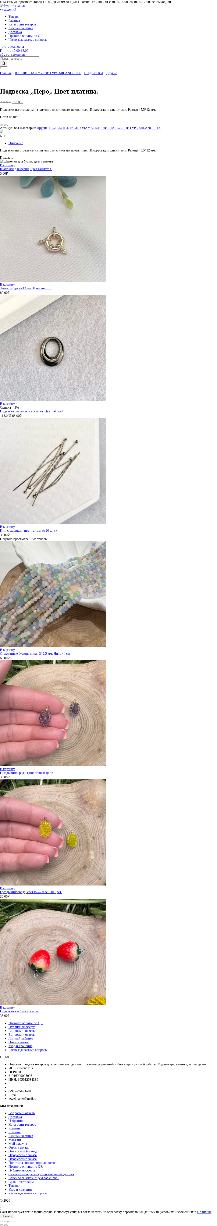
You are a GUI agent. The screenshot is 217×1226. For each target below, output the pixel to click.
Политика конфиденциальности (31, 1162)
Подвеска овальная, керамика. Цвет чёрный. (32, 411)
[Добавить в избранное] (1, 125)
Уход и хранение (20, 1046)
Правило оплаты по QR (25, 36)
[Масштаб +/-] (1, 1221)
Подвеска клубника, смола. (19, 1011)
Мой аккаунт (17, 1143)
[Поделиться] (10, 1221)
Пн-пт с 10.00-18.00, (14, 50)
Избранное (16, 1120)
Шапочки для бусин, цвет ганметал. (26, 169)
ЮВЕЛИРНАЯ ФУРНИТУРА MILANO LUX (48, 73)
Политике (204, 1212)
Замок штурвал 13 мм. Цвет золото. (25, 288)
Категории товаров (22, 24)
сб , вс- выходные (12, 54)
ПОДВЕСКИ (93, 73)
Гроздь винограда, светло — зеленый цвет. (31, 892)
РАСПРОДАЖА (81, 128)
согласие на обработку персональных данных (41, 1174)
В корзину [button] (7, 165)
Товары (13, 16)
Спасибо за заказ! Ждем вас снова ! (33, 1178)
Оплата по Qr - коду (22, 1151)
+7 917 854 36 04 (12, 47)
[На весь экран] (6, 1221)
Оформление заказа (22, 1155)
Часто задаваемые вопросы (27, 39)
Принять (7, 1216)
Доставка (15, 32)
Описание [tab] (15, 143)
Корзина (14, 1128)
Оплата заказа (18, 1042)
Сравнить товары (21, 1182)
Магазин (14, 1140)
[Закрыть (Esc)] (14, 1221)
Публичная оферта (21, 1027)
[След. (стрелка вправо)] (6, 1225)
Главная (14, 20)
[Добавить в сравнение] (6, 125)
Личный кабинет (20, 28)
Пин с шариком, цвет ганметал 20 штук (28, 530)
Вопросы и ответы (21, 1031)
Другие (111, 73)
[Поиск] (3, 64)
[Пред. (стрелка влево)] (1, 1225)
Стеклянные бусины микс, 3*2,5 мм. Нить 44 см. (35, 653)
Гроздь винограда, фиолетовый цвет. (26, 773)
